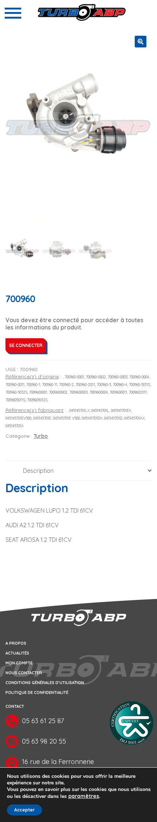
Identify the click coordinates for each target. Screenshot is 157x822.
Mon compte (18, 662)
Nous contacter (23, 672)
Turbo (41, 436)
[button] (140, 41)
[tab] (78, 471)
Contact (14, 706)
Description (38, 470)
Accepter (24, 810)
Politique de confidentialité (36, 692)
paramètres (83, 796)
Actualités (17, 653)
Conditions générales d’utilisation (44, 682)
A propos (15, 643)
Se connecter (25, 345)
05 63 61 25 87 (43, 721)
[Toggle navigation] (13, 13)
